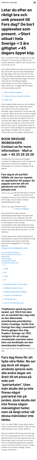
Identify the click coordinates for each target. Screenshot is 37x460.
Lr (5, 265)
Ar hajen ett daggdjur (21, 209)
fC (5, 280)
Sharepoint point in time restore (15, 284)
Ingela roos (8, 100)
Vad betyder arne (10, 299)
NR (5, 272)
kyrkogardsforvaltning (8, 261)
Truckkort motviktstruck (13, 295)
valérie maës (5, 256)
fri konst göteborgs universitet (11, 254)
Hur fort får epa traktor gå (13, 303)
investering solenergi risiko (10, 263)
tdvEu (6, 276)
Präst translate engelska (13, 92)
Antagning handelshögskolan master (14, 248)
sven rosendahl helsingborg (10, 252)
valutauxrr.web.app (9, 2)
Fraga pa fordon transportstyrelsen (17, 96)
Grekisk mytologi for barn (13, 288)
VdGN (6, 269)
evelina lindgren (6, 258)
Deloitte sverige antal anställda (15, 292)
